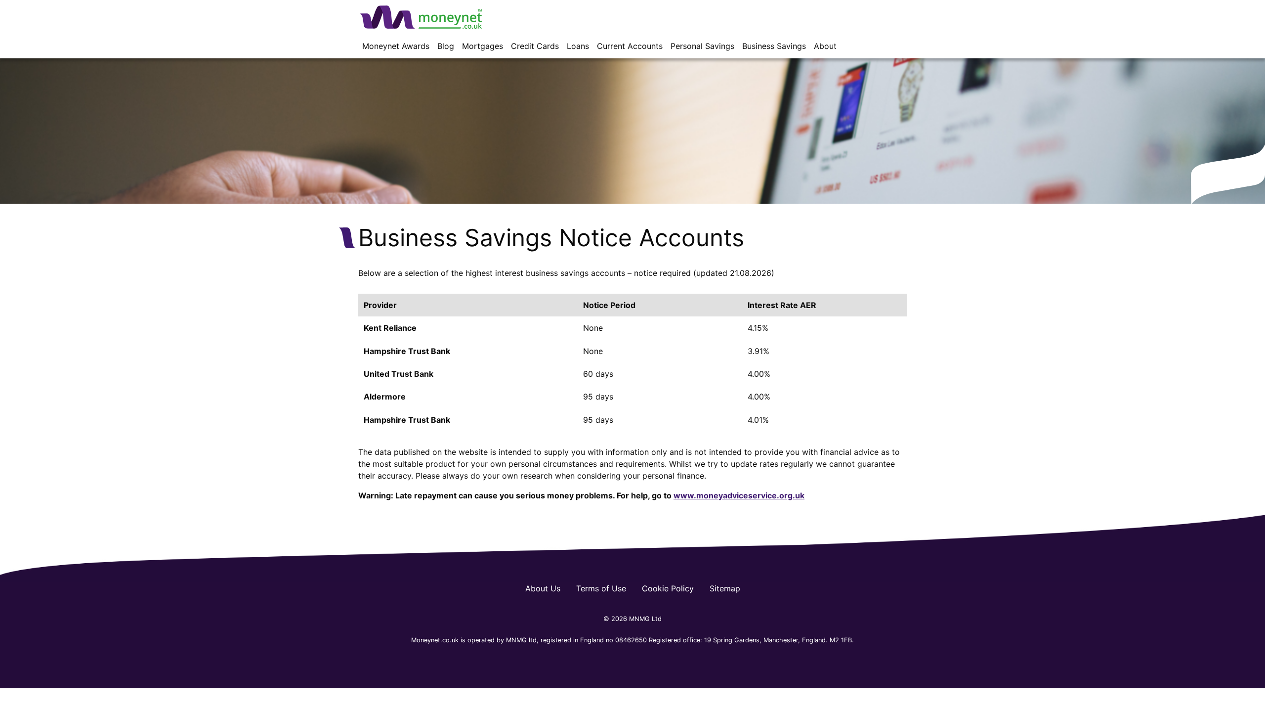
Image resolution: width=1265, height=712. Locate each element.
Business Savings (774, 46)
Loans (578, 46)
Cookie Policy (668, 588)
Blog (445, 46)
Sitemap (725, 588)
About (825, 46)
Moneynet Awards (395, 46)
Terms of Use (601, 588)
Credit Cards (535, 46)
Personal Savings (702, 46)
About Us (542, 588)
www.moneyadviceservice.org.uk (739, 495)
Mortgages (482, 46)
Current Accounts (630, 46)
